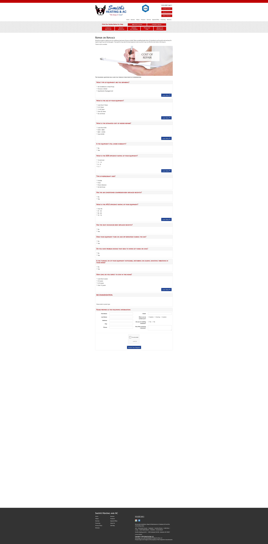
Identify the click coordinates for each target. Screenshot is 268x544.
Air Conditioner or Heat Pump (106, 86)
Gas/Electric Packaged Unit (105, 91)
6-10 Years (101, 107)
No (98, 148)
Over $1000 (101, 134)
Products (143, 19)
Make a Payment (167, 15)
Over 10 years (102, 285)
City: (106, 324)
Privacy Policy (98, 525)
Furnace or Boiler (102, 89)
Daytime (151, 317)
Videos (138, 19)
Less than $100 (102, 127)
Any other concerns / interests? (140, 327)
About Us (169, 19)
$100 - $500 (101, 130)
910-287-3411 (139, 516)
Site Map (112, 525)
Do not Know (101, 113)
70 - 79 (100, 215)
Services (149, 19)
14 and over (101, 160)
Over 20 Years (102, 111)
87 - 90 (100, 211)
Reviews (133, 19)
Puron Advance (102, 185)
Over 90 (100, 209)
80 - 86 (100, 213)
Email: (144, 313)
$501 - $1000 (101, 132)
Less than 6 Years (103, 105)
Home (127, 19)
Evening (158, 317)
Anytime (164, 317)
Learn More (165, 95)
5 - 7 (99, 166)
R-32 (99, 183)
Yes (99, 150)
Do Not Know (101, 187)
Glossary (97, 528)
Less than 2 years (103, 279)
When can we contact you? (142, 317)
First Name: (104, 313)
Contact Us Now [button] (167, 8)
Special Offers (155, 19)
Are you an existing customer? (141, 322)
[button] (137, 24)
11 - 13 (100, 162)
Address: (104, 320)
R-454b (100, 180)
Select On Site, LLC (149, 536)
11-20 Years (101, 109)
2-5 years (100, 281)
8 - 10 (99, 164)
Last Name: (104, 317)
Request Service (167, 12)
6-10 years (101, 283)
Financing (163, 19)
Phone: (105, 327)
